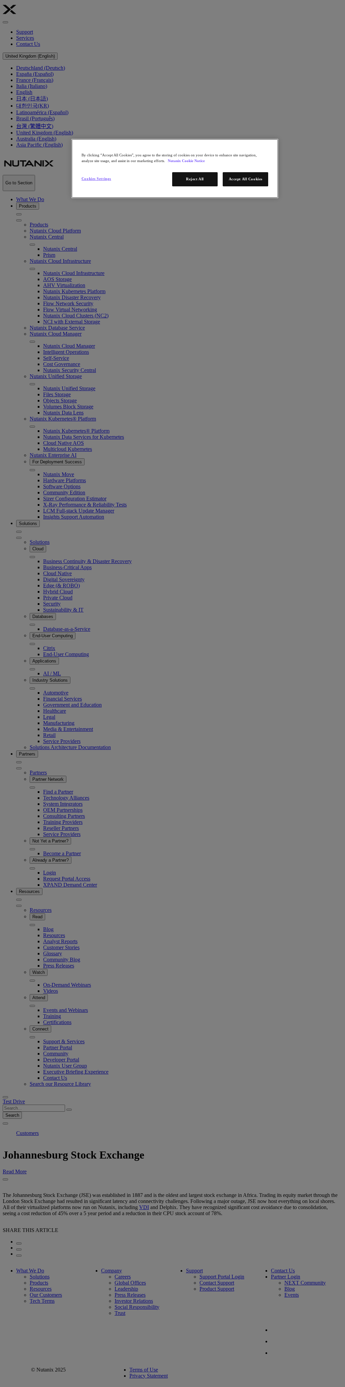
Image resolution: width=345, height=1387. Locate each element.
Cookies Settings (96, 179)
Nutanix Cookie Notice (186, 161)
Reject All (195, 179)
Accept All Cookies (245, 179)
